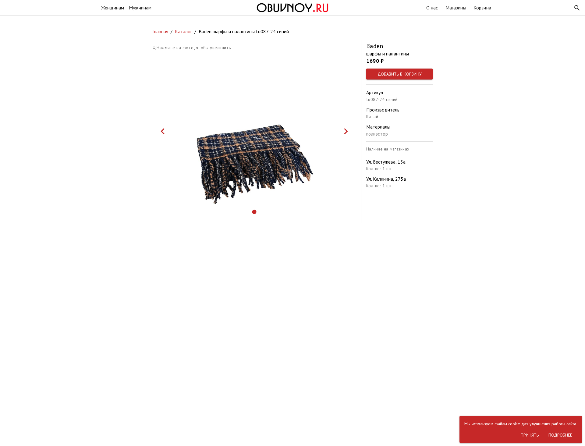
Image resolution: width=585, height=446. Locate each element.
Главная (160, 31)
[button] (577, 8)
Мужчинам (140, 8)
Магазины (455, 8)
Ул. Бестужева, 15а (386, 162)
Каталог (183, 31)
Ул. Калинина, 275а (386, 179)
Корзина (482, 8)
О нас (432, 8)
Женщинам (112, 8)
